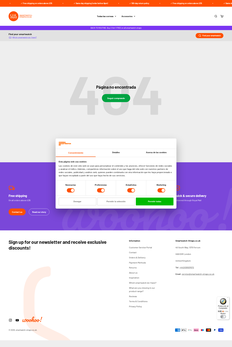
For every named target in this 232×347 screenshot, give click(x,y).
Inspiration (134, 277)
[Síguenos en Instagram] (10, 320)
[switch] (101, 190)
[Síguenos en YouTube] (17, 320)
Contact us (17, 212)
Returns (133, 267)
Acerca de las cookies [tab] (156, 152)
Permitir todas (154, 201)
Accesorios (127, 16)
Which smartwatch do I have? (24, 37)
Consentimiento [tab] (75, 153)
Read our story (39, 212)
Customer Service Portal (140, 247)
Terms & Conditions (138, 301)
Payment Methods (137, 262)
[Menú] (227, 298)
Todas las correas (105, 16)
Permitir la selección (116, 201)
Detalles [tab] (116, 152)
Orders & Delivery (137, 257)
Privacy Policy (135, 306)
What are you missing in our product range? (142, 290)
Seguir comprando (116, 98)
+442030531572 (187, 267)
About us (133, 272)
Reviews (133, 296)
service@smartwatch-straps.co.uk (198, 274)
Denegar (77, 201)
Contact (133, 252)
